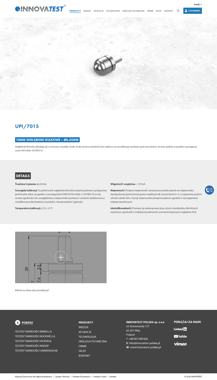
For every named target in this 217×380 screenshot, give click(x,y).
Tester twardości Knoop (32, 346)
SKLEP (159, 10)
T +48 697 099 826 (137, 339)
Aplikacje (99, 10)
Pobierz (27, 322)
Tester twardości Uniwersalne (36, 350)
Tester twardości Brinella (33, 331)
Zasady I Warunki (62, 376)
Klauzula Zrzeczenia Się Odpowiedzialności (33, 376)
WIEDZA (87, 10)
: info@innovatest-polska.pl (143, 343)
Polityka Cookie (100, 376)
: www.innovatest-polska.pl (143, 347)
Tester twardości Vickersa (33, 341)
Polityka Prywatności (81, 376)
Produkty (75, 10)
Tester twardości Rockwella (35, 336)
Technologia (113, 10)
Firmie (150, 10)
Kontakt (168, 10)
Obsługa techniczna (133, 10)
